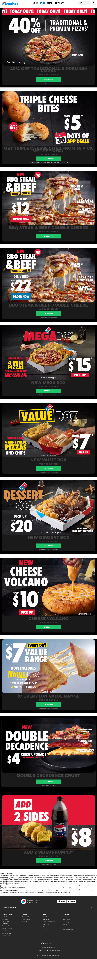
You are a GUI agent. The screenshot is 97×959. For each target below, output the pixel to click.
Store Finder (46, 917)
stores (50, 3)
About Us (65, 917)
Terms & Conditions (68, 929)
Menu (35, 3)
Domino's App (6, 935)
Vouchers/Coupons (7, 926)
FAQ (44, 926)
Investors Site (66, 924)
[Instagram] (54, 944)
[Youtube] (47, 944)
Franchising (66, 922)
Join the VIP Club (6, 933)
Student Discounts (7, 928)
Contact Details (26, 919)
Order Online (5, 917)
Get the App (59, 3)
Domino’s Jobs (66, 919)
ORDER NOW (48, 79)
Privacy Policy (66, 927)
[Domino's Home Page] (10, 3)
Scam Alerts (46, 929)
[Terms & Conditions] (91, 907)
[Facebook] (43, 944)
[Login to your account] (93, 3)
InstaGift (4, 931)
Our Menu (5, 919)
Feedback (24, 922)
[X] (51, 944)
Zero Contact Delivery (49, 921)
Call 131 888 (25, 917)
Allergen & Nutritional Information (8, 922)
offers (42, 3)
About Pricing (46, 924)
